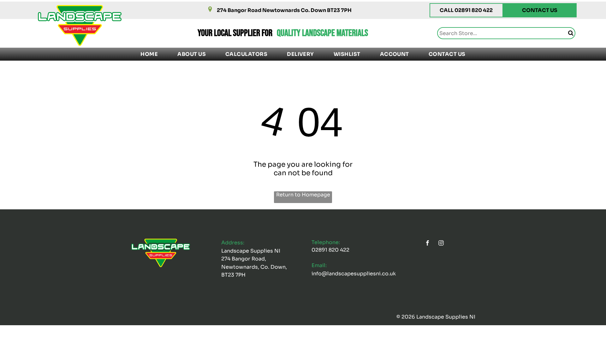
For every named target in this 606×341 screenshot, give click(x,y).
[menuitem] (149, 54)
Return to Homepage (303, 194)
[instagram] (441, 243)
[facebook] (428, 243)
